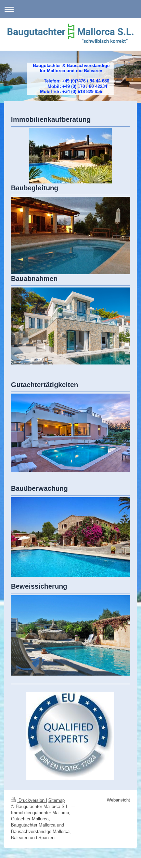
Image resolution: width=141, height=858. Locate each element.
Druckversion (31, 800)
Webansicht (118, 800)
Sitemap (56, 800)
